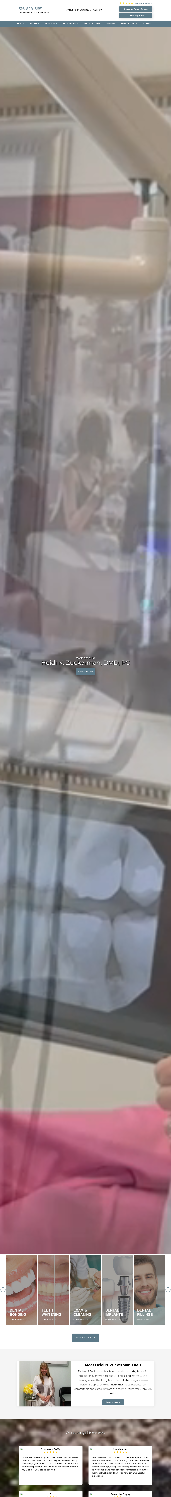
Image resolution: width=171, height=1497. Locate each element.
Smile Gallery (92, 24)
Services (50, 24)
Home (20, 24)
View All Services (85, 1337)
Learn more (113, 1402)
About (33, 24)
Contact (148, 24)
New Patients (129, 24)
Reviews (110, 24)
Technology (70, 24)
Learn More (85, 671)
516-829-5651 (31, 8)
